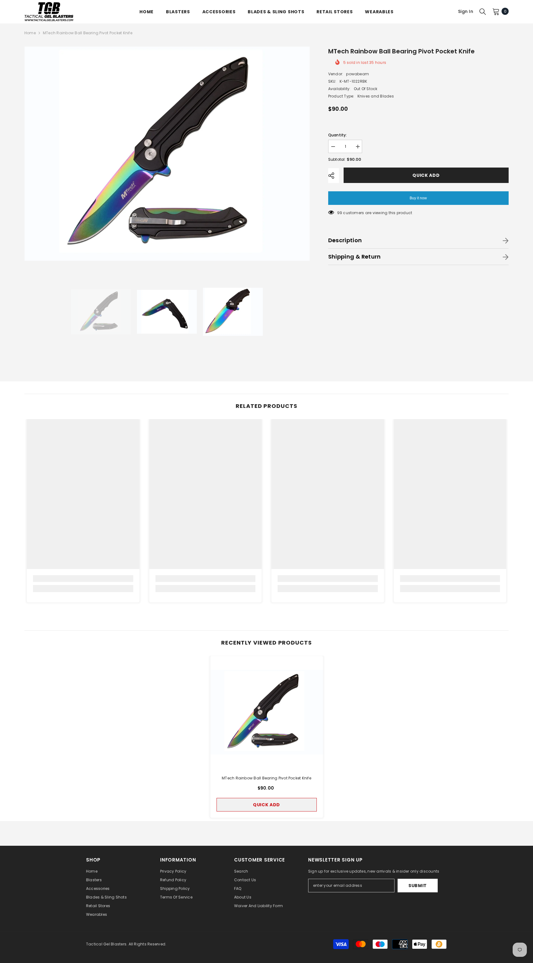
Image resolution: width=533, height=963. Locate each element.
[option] (167, 154)
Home (30, 32)
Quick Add (426, 175)
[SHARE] (333, 175)
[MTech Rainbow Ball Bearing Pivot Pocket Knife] (266, 712)
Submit (417, 885)
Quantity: (337, 135)
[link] (83, 578)
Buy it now (418, 198)
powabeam (357, 74)
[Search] (483, 11)
